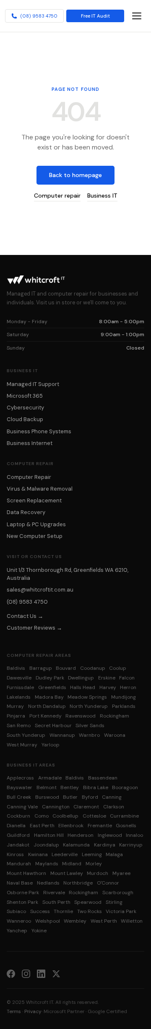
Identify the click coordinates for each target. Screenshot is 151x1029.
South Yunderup (26, 735)
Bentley (69, 787)
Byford (90, 797)
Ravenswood (80, 716)
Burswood (47, 797)
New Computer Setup (34, 536)
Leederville (65, 854)
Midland (71, 863)
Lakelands (19, 697)
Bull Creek (19, 797)
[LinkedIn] (41, 973)
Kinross (15, 854)
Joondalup (46, 844)
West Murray (22, 744)
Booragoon (125, 787)
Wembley (75, 921)
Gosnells (126, 825)
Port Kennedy (45, 716)
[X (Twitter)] (56, 973)
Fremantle (100, 825)
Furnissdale (20, 687)
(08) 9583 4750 (38, 16)
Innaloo (134, 835)
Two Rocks (89, 911)
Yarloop (51, 744)
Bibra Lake (95, 787)
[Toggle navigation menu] (137, 16)
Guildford (18, 835)
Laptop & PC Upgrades (36, 524)
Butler (70, 797)
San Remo (19, 725)
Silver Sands (90, 725)
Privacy (33, 1011)
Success (40, 911)
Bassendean (102, 777)
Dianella (16, 825)
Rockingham (114, 716)
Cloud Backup (25, 419)
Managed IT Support (33, 384)
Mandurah (19, 863)
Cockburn (18, 816)
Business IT (102, 195)
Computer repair (57, 195)
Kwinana (38, 854)
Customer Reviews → (34, 627)
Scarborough (117, 892)
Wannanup (62, 735)
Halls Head (82, 687)
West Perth (104, 921)
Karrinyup (131, 844)
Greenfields (52, 687)
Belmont (46, 787)
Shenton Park (22, 902)
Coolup (117, 668)
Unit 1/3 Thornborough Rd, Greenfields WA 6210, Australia (67, 573)
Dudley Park (50, 677)
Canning (112, 797)
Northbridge (78, 883)
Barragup (40, 668)
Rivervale (54, 892)
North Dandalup (47, 706)
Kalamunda (76, 844)
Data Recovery (26, 512)
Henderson (81, 835)
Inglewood (110, 835)
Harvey (107, 687)
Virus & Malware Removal (40, 488)
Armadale (50, 777)
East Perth (42, 825)
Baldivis (16, 668)
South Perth (56, 902)
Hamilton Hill (49, 835)
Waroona (114, 735)
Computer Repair (29, 477)
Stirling (114, 902)
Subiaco (16, 911)
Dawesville (19, 677)
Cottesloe (94, 816)
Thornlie (63, 911)
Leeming (92, 854)
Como (41, 816)
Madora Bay (49, 697)
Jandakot (18, 844)
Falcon (127, 677)
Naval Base (20, 883)
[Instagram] (26, 973)
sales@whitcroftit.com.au (40, 589)
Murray (15, 706)
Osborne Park (23, 892)
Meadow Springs (87, 697)
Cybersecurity (25, 407)
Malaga (114, 854)
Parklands (123, 706)
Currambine (124, 816)
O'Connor (108, 883)
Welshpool (47, 921)
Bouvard (66, 668)
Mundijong (123, 697)
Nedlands (48, 883)
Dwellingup (81, 677)
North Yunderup (89, 706)
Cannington (56, 806)
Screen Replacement (34, 500)
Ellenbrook (70, 825)
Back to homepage (75, 175)
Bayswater (19, 787)
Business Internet (29, 443)
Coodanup (92, 668)
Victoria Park (121, 911)
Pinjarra (16, 716)
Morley (94, 863)
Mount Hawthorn (26, 873)
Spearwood (88, 902)
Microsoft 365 (25, 395)
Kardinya (104, 844)
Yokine (39, 930)
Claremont (86, 806)
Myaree (121, 873)
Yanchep (17, 930)
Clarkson (113, 806)
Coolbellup (65, 816)
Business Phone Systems (39, 431)
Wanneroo (19, 921)
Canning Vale (22, 806)
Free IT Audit (95, 16)
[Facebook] (11, 973)
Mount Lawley (66, 873)
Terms (14, 1011)
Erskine (106, 677)
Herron (128, 687)
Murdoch (97, 873)
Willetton (132, 921)
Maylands (46, 863)
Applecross (20, 777)
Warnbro (89, 735)
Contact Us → (25, 616)
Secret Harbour (53, 725)
